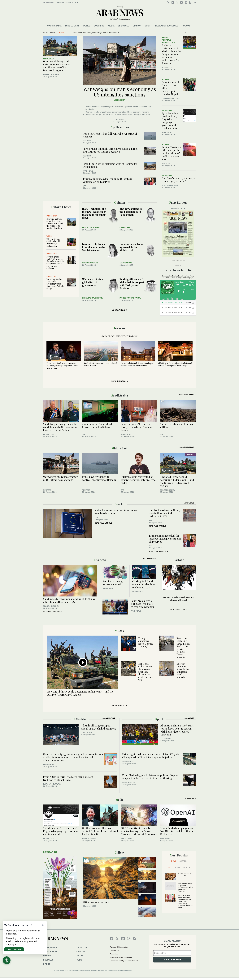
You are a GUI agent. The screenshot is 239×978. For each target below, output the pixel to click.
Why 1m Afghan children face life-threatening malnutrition (54, 242)
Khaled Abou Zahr (91, 227)
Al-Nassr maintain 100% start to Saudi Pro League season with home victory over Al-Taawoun (171, 54)
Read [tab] (173, 861)
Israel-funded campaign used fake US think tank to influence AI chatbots (177, 831)
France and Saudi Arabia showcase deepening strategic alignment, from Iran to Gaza (62, 365)
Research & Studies (166, 26)
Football (166, 40)
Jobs (79, 960)
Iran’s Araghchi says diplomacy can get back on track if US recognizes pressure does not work (185, 901)
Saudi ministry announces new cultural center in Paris (100, 364)
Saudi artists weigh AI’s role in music (113, 583)
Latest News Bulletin (178, 270)
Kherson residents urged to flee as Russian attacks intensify (182, 670)
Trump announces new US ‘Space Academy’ (145, 642)
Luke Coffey (125, 227)
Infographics (50, 852)
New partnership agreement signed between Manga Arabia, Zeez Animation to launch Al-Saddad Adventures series (73, 757)
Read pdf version (178, 261)
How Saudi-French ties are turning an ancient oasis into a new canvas (137, 364)
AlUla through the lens (96, 902)
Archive (178, 266)
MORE (118, 310)
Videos (119, 631)
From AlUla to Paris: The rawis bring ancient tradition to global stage (68, 778)
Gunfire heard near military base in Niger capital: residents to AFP (164, 513)
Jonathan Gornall (171, 185)
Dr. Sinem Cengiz (90, 263)
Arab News (50, 2)
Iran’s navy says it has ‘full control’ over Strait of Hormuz (110, 135)
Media (111, 26)
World (86, 26)
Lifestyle (123, 26)
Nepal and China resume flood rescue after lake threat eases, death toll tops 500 (145, 671)
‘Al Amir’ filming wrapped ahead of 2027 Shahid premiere (98, 727)
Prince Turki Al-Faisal (130, 298)
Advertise (114, 954)
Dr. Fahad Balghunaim (92, 298)
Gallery (119, 852)
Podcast (187, 26)
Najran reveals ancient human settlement (177, 425)
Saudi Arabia (54, 26)
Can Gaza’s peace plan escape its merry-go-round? (178, 180)
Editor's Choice (61, 207)
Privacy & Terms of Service (121, 957)
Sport (148, 26)
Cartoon (178, 560)
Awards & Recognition (119, 947)
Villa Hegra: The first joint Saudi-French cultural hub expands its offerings (175, 364)
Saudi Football (169, 42)
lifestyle (82, 947)
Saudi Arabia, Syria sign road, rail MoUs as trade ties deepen (142, 604)
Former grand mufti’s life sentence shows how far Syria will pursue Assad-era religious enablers (55, 262)
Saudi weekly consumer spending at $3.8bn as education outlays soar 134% (69, 600)
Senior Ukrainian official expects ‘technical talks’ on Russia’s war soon (171, 153)
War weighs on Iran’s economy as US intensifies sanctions (94, 33)
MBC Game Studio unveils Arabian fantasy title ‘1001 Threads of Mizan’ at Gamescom (139, 831)
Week (177, 867)
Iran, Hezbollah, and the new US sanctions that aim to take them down (94, 213)
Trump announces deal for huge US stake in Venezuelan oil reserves (108, 180)
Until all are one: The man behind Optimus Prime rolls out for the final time (100, 831)
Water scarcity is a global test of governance (92, 282)
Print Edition (178, 202)
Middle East (72, 26)
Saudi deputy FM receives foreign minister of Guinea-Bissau (136, 427)
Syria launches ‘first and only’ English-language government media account (170, 121)
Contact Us (114, 950)
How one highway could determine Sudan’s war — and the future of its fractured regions (57, 66)
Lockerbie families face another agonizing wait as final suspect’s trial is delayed (55, 284)
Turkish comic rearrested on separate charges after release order (138, 479)
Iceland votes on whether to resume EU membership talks (117, 512)
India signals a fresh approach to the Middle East (131, 247)
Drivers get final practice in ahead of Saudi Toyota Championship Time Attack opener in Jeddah (150, 756)
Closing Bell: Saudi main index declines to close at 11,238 (143, 584)
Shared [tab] (183, 861)
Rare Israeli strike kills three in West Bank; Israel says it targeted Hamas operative (110, 150)
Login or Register (14, 949)
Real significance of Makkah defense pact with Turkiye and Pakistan (131, 284)
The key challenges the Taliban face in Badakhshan (130, 211)
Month (186, 867)
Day (169, 867)
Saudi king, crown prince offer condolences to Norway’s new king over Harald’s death (60, 427)
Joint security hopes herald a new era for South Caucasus (94, 247)
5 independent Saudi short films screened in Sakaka (97, 425)
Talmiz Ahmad (125, 263)
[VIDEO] (60, 46)
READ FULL (103, 523)
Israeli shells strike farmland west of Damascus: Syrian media (110, 165)
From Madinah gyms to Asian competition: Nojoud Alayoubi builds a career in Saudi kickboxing (150, 777)
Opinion (137, 26)
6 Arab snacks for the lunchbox (185, 875)
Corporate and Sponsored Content (124, 961)
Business (99, 26)
